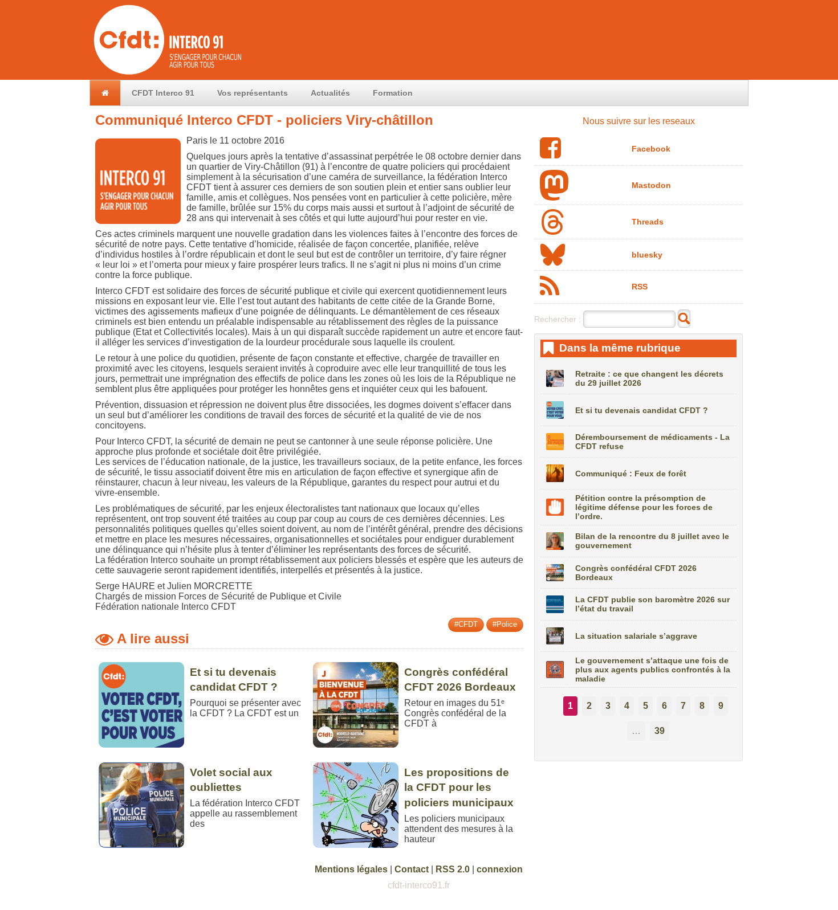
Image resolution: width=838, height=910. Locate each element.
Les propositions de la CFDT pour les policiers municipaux (459, 787)
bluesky (647, 254)
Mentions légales (351, 869)
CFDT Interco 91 (163, 92)
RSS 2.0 (453, 869)
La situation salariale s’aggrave (636, 635)
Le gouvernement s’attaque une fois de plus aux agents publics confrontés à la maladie (652, 669)
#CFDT (466, 624)
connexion (500, 869)
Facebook (651, 148)
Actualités (330, 92)
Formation (393, 92)
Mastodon (651, 185)
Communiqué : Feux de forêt (630, 473)
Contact (411, 869)
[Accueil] (166, 74)
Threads (648, 221)
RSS (640, 286)
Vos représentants (252, 92)
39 (659, 731)
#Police (505, 624)
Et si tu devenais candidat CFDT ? (641, 410)
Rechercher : (557, 319)
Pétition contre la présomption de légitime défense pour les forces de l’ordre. (644, 507)
